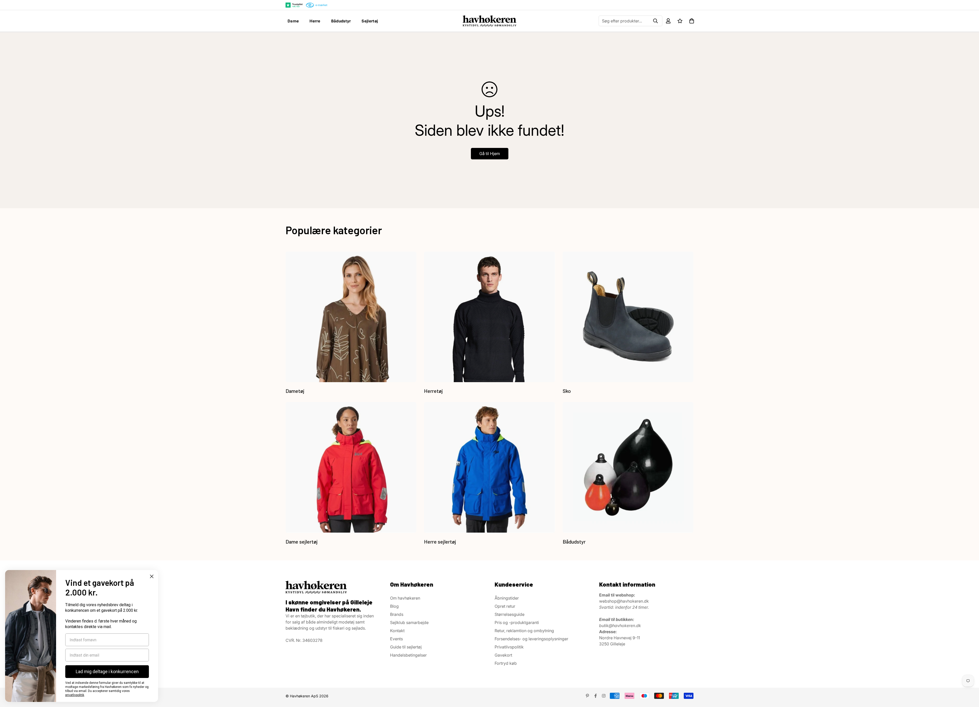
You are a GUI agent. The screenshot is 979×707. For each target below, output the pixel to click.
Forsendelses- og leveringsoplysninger (531, 638)
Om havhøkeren (405, 598)
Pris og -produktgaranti (517, 622)
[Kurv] (692, 21)
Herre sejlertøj (440, 541)
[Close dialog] (152, 576)
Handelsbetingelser (408, 655)
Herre (315, 21)
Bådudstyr (341, 21)
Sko (567, 391)
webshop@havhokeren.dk (624, 601)
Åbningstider (507, 598)
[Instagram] (604, 696)
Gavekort (503, 655)
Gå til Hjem (489, 153)
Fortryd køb (506, 663)
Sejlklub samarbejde (409, 622)
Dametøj (295, 391)
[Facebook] (595, 696)
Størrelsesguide (509, 614)
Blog (394, 606)
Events (396, 638)
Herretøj (433, 391)
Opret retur (505, 606)
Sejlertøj (370, 21)
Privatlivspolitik (509, 646)
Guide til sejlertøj (406, 646)
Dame (293, 21)
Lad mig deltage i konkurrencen (107, 671)
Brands (396, 614)
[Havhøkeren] (489, 21)
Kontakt (397, 630)
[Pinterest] (587, 696)
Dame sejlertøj (302, 541)
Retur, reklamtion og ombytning (524, 630)
